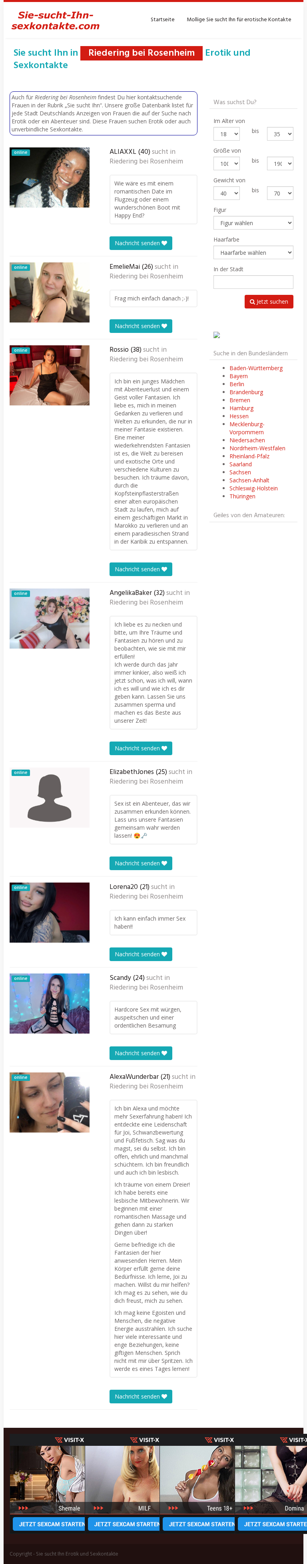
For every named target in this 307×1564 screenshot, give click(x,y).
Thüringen (242, 496)
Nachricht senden (138, 243)
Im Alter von (229, 121)
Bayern (238, 376)
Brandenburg (246, 392)
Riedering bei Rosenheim (146, 162)
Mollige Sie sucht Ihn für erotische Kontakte (239, 19)
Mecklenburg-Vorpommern (247, 428)
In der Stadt (228, 269)
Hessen (239, 416)
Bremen (239, 400)
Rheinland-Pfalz (249, 456)
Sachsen (240, 472)
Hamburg (241, 408)
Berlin (236, 384)
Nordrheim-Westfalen (257, 448)
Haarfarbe (226, 239)
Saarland (240, 464)
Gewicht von (229, 180)
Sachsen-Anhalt (249, 480)
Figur (219, 210)
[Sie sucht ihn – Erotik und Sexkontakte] (56, 20)
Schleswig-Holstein (253, 488)
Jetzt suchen (271, 301)
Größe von (227, 150)
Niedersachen (247, 440)
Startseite (163, 19)
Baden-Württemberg (256, 368)
